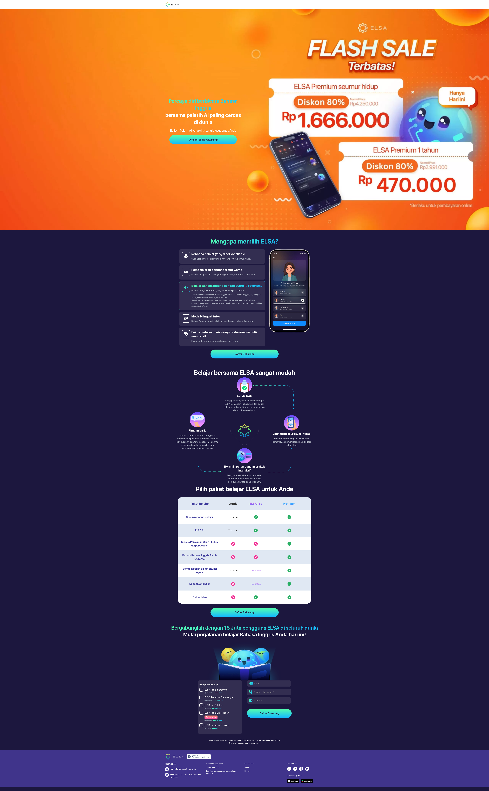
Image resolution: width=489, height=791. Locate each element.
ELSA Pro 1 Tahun (214, 699)
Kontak (247, 765)
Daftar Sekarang (244, 348)
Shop (246, 761)
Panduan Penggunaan (214, 758)
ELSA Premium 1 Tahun (217, 707)
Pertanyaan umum (213, 761)
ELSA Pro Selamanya (216, 683)
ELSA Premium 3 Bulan (217, 719)
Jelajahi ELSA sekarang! (203, 139)
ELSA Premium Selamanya (219, 691)
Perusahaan (249, 758)
